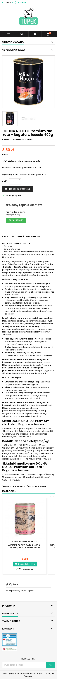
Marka (16, 139)
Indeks (5, 139)
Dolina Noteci (26, 139)
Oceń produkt (16, 220)
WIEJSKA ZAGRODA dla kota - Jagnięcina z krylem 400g (25, 546)
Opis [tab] (5, 236)
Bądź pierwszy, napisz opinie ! (20, 590)
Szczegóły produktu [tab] (25, 236)
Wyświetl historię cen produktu (21, 161)
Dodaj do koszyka (17, 189)
